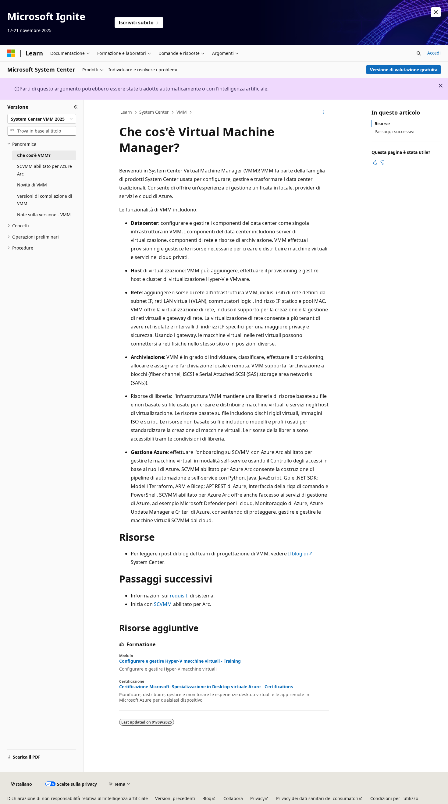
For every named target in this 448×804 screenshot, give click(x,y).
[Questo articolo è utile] (375, 162)
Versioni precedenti (175, 798)
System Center (154, 112)
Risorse (382, 123)
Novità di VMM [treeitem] (32, 185)
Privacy (257, 798)
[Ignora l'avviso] (436, 12)
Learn (126, 112)
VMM (181, 112)
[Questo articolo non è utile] (382, 162)
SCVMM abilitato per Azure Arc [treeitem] (44, 170)
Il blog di (298, 553)
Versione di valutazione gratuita (403, 70)
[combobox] (41, 119)
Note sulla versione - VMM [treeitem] (44, 215)
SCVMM (163, 604)
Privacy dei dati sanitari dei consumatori (317, 798)
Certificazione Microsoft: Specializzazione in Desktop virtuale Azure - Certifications (206, 686)
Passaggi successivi (394, 131)
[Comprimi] (75, 107)
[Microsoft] (11, 53)
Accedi (434, 53)
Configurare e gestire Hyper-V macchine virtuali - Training (180, 661)
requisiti (179, 595)
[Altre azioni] (323, 112)
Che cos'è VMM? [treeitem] (34, 155)
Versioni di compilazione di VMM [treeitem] (44, 200)
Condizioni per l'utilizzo (394, 798)
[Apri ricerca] (419, 53)
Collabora (233, 798)
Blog (207, 798)
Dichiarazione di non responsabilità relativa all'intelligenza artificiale (77, 798)
